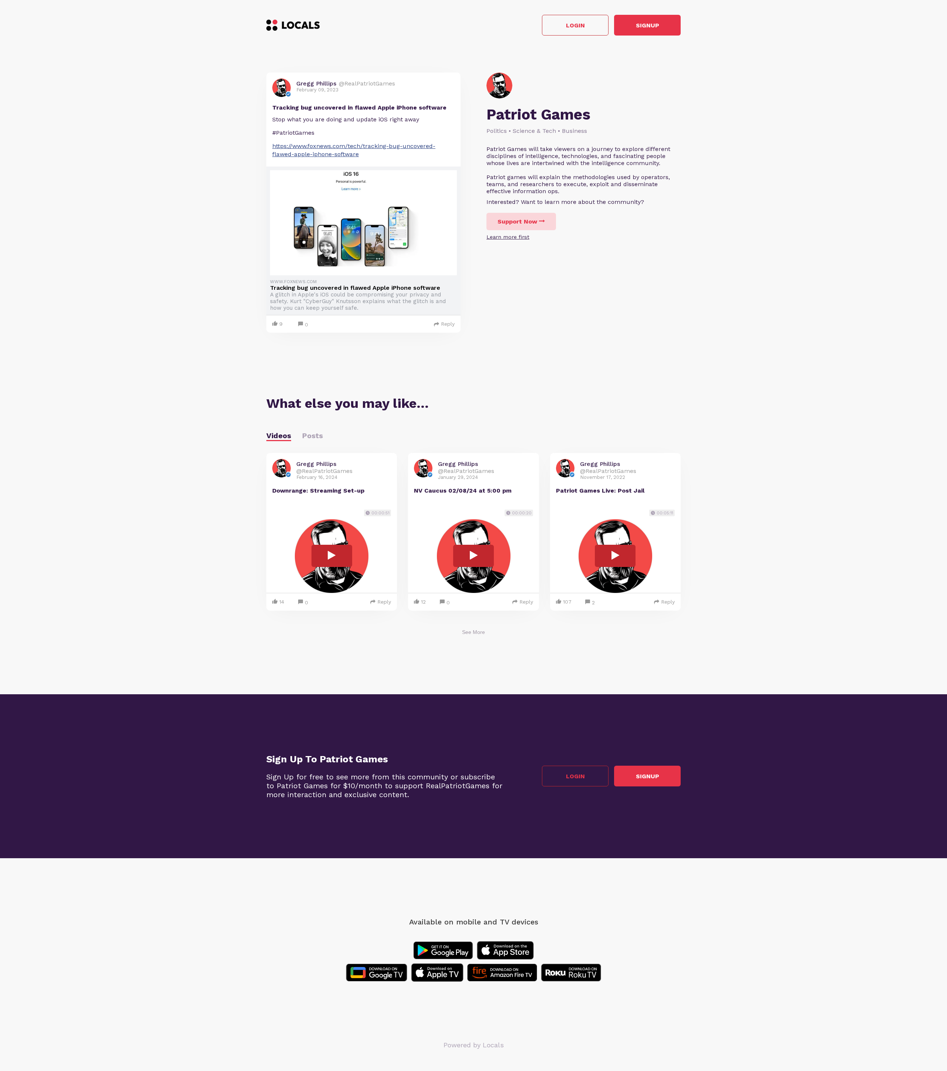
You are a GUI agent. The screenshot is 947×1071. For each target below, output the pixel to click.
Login (575, 25)
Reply (448, 324)
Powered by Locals (474, 1045)
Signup (647, 25)
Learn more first (507, 237)
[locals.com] (293, 25)
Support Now (517, 221)
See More (473, 632)
